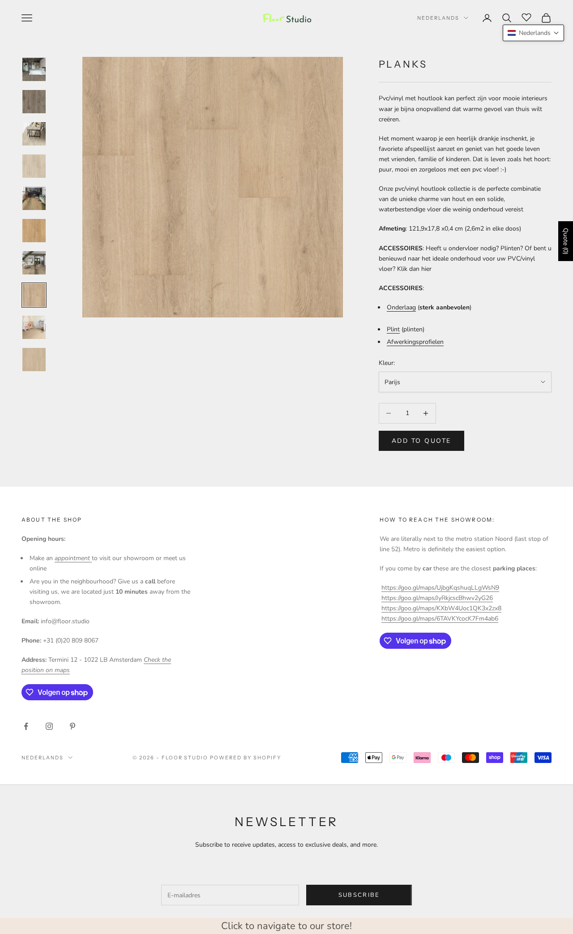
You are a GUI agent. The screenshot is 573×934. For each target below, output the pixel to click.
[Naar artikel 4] (34, 166)
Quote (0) (565, 241)
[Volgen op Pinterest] (72, 726)
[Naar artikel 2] (34, 101)
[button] (533, 33)
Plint (393, 329)
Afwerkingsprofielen (415, 342)
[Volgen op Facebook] (25, 726)
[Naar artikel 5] (34, 198)
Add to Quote (421, 441)
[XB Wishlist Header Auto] (526, 16)
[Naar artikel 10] (34, 359)
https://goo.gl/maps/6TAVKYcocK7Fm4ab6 (439, 618)
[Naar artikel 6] (34, 230)
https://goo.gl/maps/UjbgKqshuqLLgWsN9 (440, 587)
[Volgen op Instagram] (49, 726)
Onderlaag (401, 307)
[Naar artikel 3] (34, 133)
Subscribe (359, 895)
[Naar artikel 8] (34, 295)
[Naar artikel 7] (34, 262)
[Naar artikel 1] (34, 69)
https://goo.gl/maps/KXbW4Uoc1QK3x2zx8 (441, 608)
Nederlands (438, 18)
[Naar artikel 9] (34, 327)
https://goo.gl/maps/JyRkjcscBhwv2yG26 (437, 598)
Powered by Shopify (245, 757)
